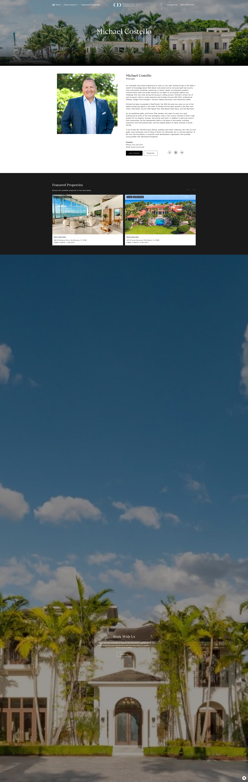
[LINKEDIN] (182, 152)
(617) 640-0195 (187, 5)
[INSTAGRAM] (169, 152)
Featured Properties (90, 5)
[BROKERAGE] (175, 152)
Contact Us (172, 5)
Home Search (70, 5)
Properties (151, 153)
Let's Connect (134, 153)
